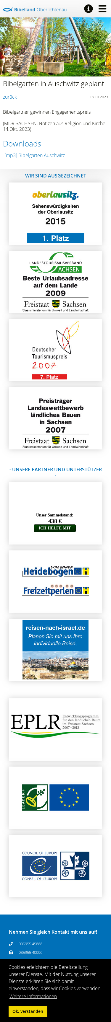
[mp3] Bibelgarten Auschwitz (34, 155)
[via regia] (55, 894)
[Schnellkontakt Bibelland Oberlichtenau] (88, 8)
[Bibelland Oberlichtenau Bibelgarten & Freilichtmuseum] (35, 9)
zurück (10, 97)
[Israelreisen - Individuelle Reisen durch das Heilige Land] (55, 677)
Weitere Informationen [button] (33, 996)
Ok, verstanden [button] (27, 1011)
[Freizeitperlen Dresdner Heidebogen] (55, 609)
